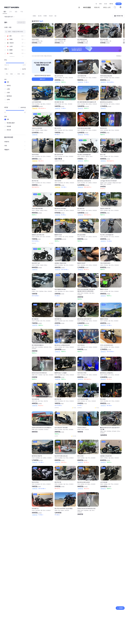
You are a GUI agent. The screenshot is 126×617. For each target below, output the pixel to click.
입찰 (55, 16)
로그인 (105, 3)
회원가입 (111, 3)
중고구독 (39, 16)
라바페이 (45, 16)
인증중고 (34, 16)
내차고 (100, 3)
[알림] (120, 7)
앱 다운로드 (118, 3)
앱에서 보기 (42, 79)
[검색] (115, 7)
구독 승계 (50, 16)
